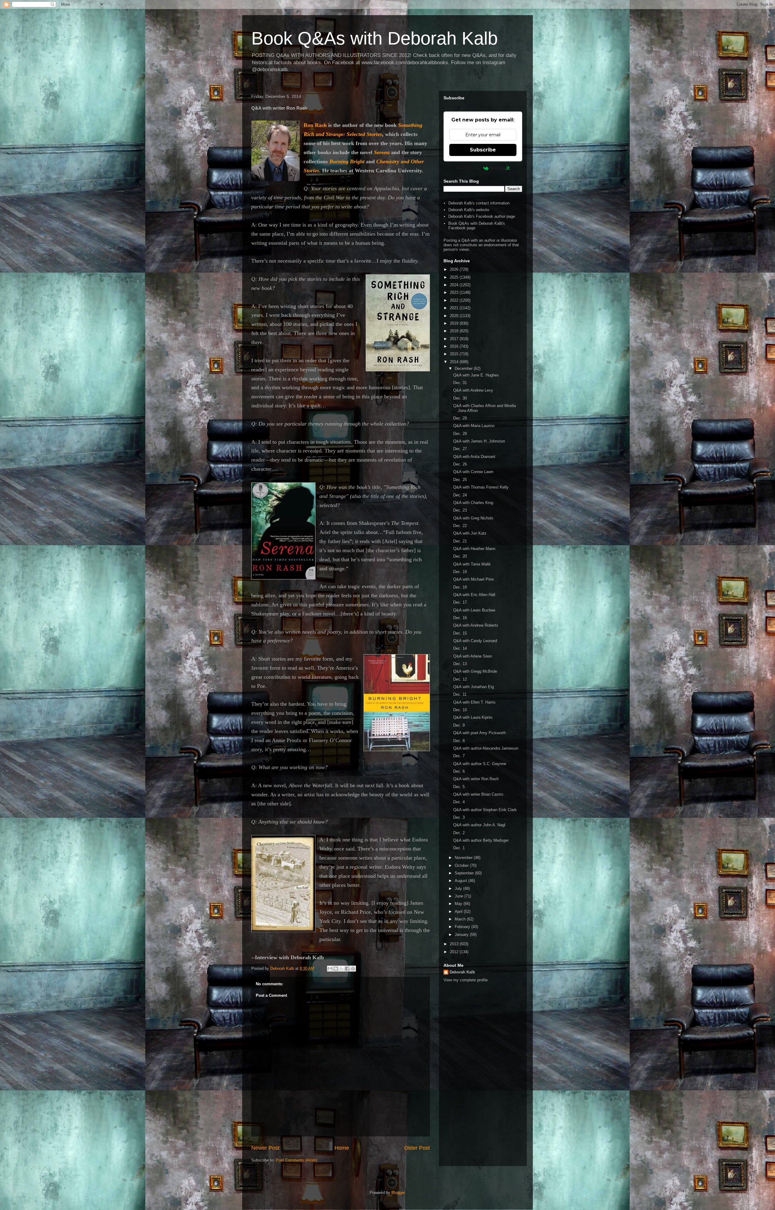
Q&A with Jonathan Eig (473, 687)
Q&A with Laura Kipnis (473, 717)
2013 (455, 944)
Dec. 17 (460, 602)
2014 (455, 362)
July (459, 888)
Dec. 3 (459, 817)
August (461, 880)
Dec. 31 (460, 382)
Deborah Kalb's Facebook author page (481, 216)
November (464, 857)
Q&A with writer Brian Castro (478, 794)
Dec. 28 (460, 433)
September (465, 873)
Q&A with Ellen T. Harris (474, 702)
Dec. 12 (460, 679)
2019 (455, 323)
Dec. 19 (460, 571)
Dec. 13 (460, 663)
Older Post (417, 1148)
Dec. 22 (460, 525)
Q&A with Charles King (473, 502)
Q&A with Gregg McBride (475, 671)
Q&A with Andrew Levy (473, 390)
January (462, 934)
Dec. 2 (459, 832)
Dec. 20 (460, 556)
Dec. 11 (460, 694)
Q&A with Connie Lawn (473, 471)
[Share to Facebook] (347, 969)
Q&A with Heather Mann (474, 548)
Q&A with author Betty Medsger (481, 840)
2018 (455, 331)
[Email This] (330, 969)
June (459, 896)
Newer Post (265, 1148)
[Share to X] (341, 969)
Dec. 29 (460, 418)
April (459, 911)
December (464, 368)
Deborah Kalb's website (468, 209)
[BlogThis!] (336, 969)
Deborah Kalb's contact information (479, 203)
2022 (455, 300)
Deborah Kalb (462, 972)
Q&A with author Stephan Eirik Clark (485, 809)
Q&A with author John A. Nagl (479, 825)
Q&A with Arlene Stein (472, 656)
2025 (455, 277)
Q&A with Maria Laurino (473, 425)
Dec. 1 (459, 848)
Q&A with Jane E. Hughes (476, 375)
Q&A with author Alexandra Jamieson (485, 748)
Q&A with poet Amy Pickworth (479, 733)
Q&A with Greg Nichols (473, 518)
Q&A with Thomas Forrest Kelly (481, 487)
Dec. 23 (460, 510)
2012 (455, 952)
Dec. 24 (460, 495)
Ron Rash (315, 125)
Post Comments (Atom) (296, 1160)
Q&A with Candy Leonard (475, 640)
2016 (455, 346)
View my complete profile (466, 980)
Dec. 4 (459, 802)
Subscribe (483, 150)
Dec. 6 (459, 771)
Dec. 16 (460, 617)
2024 (455, 285)
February (463, 926)
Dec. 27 (460, 448)
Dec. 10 (460, 710)
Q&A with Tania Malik (472, 564)
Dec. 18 (460, 587)
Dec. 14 (460, 648)
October (462, 865)
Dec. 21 (460, 541)
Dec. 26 (460, 464)
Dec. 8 (459, 740)
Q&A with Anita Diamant (474, 456)
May (459, 903)
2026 (455, 269)
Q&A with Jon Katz (469, 533)
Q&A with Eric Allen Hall (474, 594)
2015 (455, 354)
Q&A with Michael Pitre (473, 579)
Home (342, 1148)
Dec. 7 (459, 756)
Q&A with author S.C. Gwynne (479, 763)
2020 (455, 315)
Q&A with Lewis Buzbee (474, 610)
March (461, 919)
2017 (455, 338)
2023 (455, 292)
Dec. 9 (459, 725)
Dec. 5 (459, 786)
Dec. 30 (460, 398)
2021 (455, 308)
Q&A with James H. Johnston (479, 441)
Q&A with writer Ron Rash (476, 779)
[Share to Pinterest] (353, 969)
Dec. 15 (460, 633)
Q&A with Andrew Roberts (475, 625)
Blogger (397, 1192)
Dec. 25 (460, 479)
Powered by (468, 168)
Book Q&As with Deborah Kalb (374, 38)
